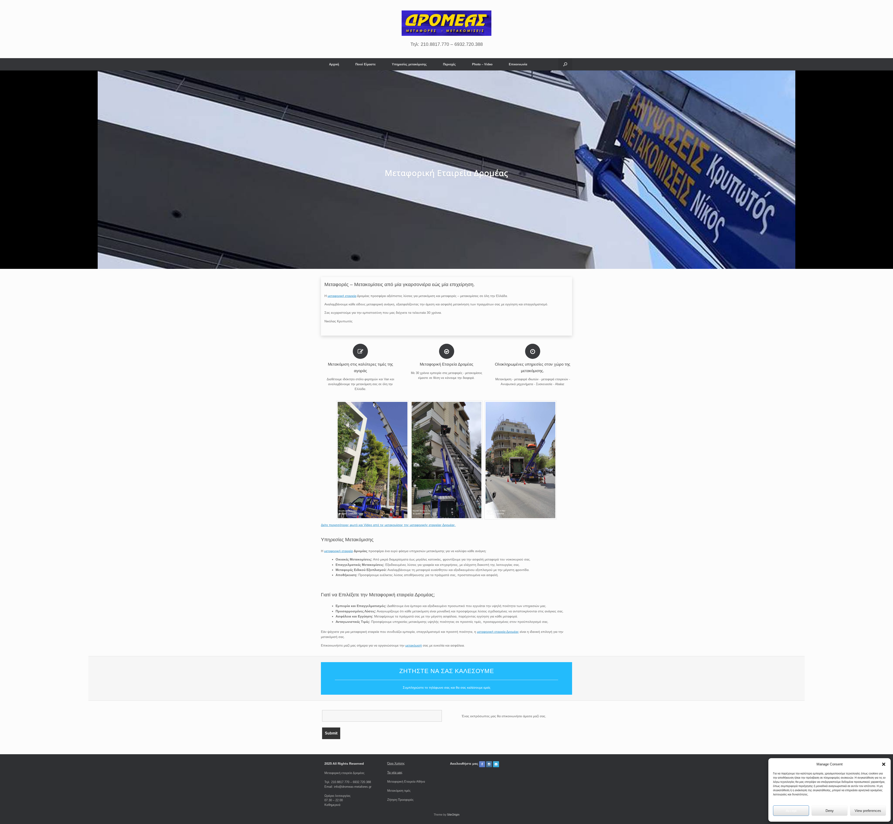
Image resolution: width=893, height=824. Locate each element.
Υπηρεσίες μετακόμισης (409, 64)
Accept (791, 811)
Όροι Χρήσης (396, 763)
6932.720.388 (468, 44)
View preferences (868, 811)
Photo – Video (482, 64)
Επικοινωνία (518, 64)
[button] (883, 764)
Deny (830, 811)
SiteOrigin (453, 814)
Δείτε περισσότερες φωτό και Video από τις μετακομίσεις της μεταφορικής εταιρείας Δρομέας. (388, 525)
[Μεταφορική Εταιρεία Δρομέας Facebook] (482, 764)
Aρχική (334, 64)
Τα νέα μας (394, 772)
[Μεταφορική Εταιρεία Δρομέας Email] (496, 764)
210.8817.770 (435, 44)
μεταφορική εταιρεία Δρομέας (498, 632)
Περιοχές (449, 64)
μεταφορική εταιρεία (342, 296)
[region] (446, 169)
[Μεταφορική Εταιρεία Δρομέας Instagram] (489, 764)
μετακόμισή (413, 645)
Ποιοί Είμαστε (365, 64)
